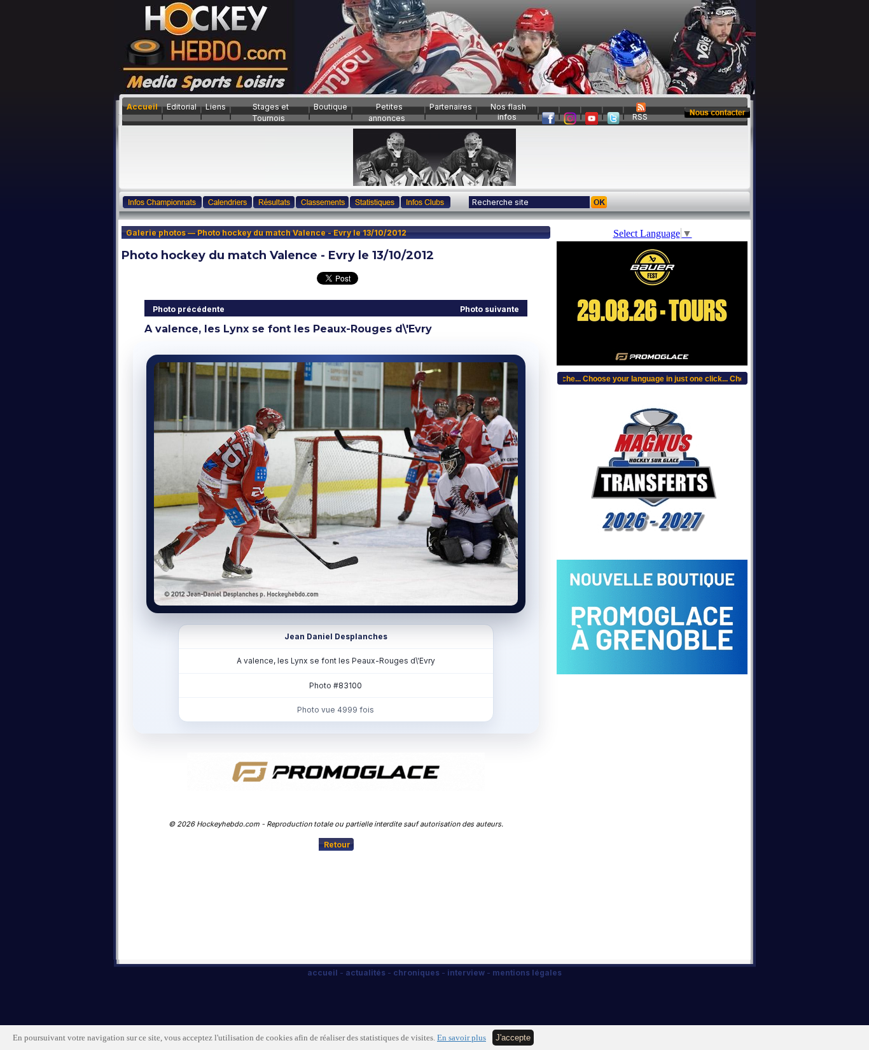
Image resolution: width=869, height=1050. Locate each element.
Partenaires (450, 106)
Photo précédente (189, 309)
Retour (337, 844)
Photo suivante (489, 309)
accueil (322, 972)
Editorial (182, 106)
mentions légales (527, 972)
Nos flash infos (508, 112)
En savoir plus (461, 1037)
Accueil (142, 106)
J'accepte (513, 1037)
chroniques (416, 972)
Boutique (330, 106)
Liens (215, 106)
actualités (365, 972)
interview (466, 972)
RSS (640, 117)
